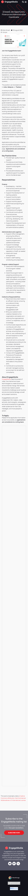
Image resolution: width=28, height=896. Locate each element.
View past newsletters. (16, 828)
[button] (23, 2)
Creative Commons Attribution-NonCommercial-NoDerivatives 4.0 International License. (13, 798)
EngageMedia (6, 379)
